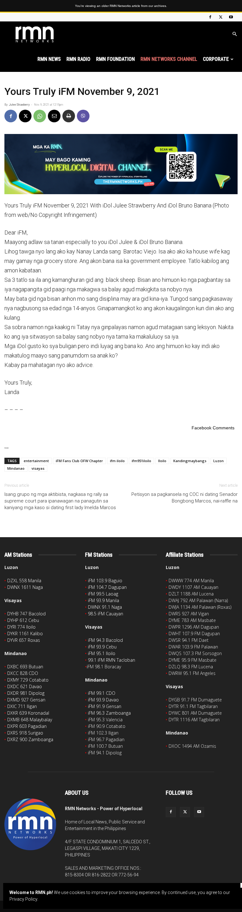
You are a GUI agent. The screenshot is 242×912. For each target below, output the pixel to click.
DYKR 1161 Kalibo (25, 633)
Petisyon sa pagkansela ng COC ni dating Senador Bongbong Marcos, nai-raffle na (184, 497)
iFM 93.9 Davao (103, 700)
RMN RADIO (78, 59)
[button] (234, 34)
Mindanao (16, 468)
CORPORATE (216, 59)
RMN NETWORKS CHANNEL (169, 59)
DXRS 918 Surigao (25, 733)
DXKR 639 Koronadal (28, 713)
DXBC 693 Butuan (25, 667)
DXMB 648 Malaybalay (29, 720)
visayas (38, 468)
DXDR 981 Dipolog (25, 693)
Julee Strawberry (19, 104)
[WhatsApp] (39, 116)
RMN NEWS (49, 59)
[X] (220, 17)
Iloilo (162, 460)
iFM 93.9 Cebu (102, 647)
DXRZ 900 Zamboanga (30, 739)
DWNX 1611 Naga (25, 587)
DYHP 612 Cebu (23, 620)
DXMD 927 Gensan (26, 700)
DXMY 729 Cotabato (28, 680)
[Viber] (83, 116)
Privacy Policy (23, 899)
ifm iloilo (117, 460)
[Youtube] (231, 17)
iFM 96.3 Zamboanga (109, 713)
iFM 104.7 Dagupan (107, 587)
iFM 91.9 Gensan (104, 706)
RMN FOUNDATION (115, 59)
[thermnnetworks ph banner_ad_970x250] (121, 164)
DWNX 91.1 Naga (105, 607)
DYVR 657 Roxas (23, 640)
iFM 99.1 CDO (101, 693)
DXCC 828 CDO (22, 673)
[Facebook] (210, 17)
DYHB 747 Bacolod (26, 614)
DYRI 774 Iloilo (21, 627)
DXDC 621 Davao (24, 686)
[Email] (54, 116)
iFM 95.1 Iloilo (101, 653)
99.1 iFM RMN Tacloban (111, 660)
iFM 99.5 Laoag (103, 594)
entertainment (36, 460)
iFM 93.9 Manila (103, 600)
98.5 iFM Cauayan (105, 614)
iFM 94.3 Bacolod (105, 640)
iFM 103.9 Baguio (105, 581)
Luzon (218, 460)
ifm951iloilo (141, 460)
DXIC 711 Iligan (22, 706)
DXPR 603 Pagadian (27, 726)
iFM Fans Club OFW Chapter (79, 460)
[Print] (68, 116)
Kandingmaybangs (189, 460)
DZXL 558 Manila (24, 581)
